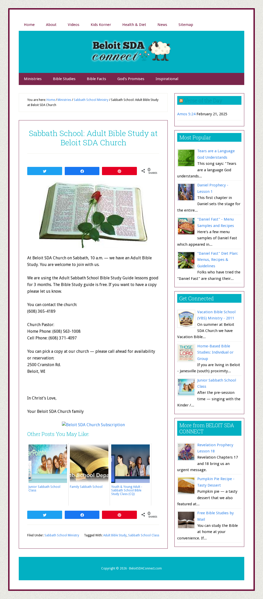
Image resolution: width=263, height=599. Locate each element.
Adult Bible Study (115, 535)
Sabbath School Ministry (61, 535)
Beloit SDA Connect (131, 52)
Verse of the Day (203, 100)
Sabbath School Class (143, 535)
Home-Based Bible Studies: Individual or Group (215, 352)
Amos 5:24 (186, 114)
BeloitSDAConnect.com (145, 568)
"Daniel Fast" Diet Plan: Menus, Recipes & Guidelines (217, 259)
